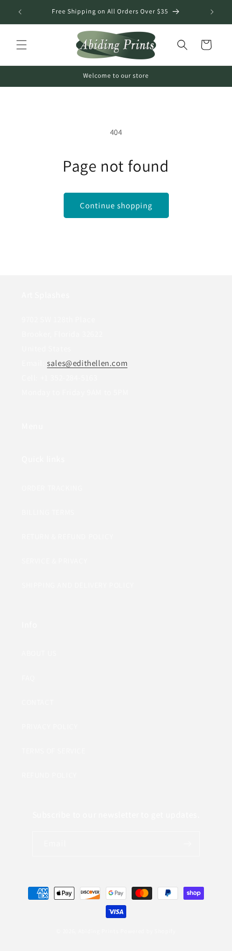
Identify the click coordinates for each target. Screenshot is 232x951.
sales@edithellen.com (87, 363)
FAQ (28, 678)
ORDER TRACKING (52, 488)
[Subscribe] (187, 844)
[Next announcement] (212, 12)
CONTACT (37, 702)
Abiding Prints (98, 931)
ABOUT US (39, 653)
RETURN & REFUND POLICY (67, 536)
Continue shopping (116, 205)
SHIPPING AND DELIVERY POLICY (78, 585)
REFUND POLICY (49, 775)
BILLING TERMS (48, 512)
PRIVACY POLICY (50, 726)
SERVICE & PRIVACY (54, 561)
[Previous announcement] (20, 12)
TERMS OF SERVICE (54, 751)
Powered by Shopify (148, 931)
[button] (21, 45)
